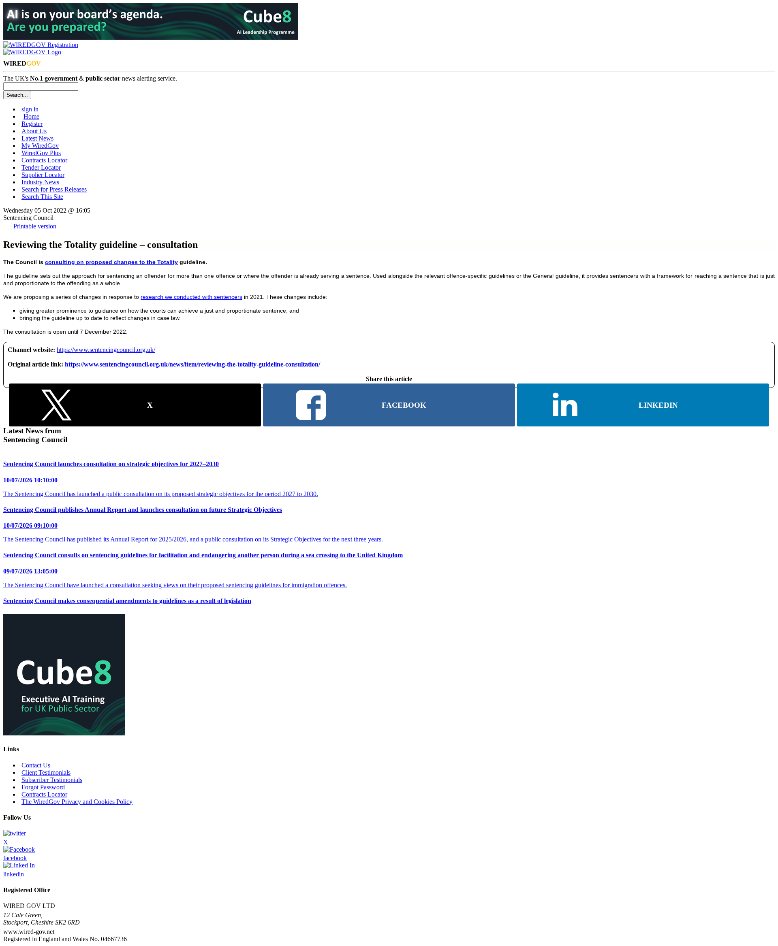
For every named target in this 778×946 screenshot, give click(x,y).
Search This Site (42, 196)
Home (31, 116)
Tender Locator (41, 167)
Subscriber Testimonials (51, 779)
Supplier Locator (42, 174)
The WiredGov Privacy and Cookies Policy (77, 801)
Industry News (40, 182)
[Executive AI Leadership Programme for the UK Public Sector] (150, 37)
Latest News (37, 138)
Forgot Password (43, 787)
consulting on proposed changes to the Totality (111, 262)
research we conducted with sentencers (191, 297)
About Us (34, 131)
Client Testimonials (46, 772)
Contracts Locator (44, 160)
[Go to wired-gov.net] (32, 52)
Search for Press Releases (54, 189)
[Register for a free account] (40, 44)
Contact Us (35, 765)
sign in (29, 109)
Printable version (34, 226)
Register (32, 123)
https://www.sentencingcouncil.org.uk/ (106, 349)
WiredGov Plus (41, 152)
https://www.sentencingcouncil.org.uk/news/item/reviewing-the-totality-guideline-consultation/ (192, 364)
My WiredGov (40, 145)
